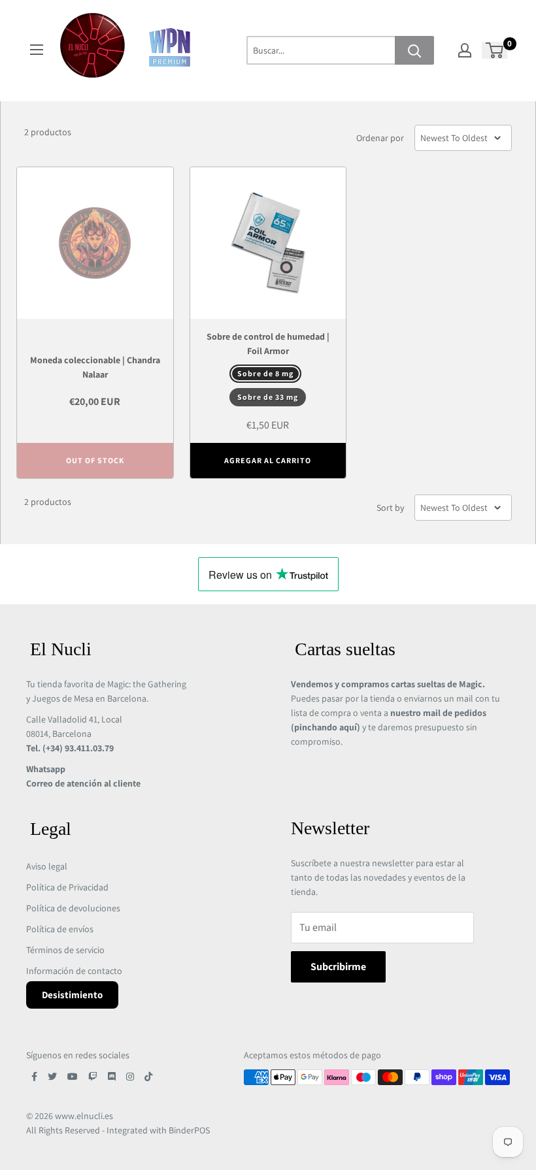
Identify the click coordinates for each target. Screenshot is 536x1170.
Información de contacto (74, 971)
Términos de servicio (65, 950)
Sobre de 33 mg (267, 397)
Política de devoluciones (73, 908)
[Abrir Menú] (36, 50)
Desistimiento (72, 994)
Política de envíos (59, 929)
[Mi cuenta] (464, 50)
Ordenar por (380, 137)
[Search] (414, 50)
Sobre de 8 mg (265, 373)
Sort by (390, 507)
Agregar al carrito (267, 460)
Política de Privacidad (67, 887)
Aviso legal (46, 866)
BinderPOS (189, 1130)
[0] (495, 50)
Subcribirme (338, 966)
